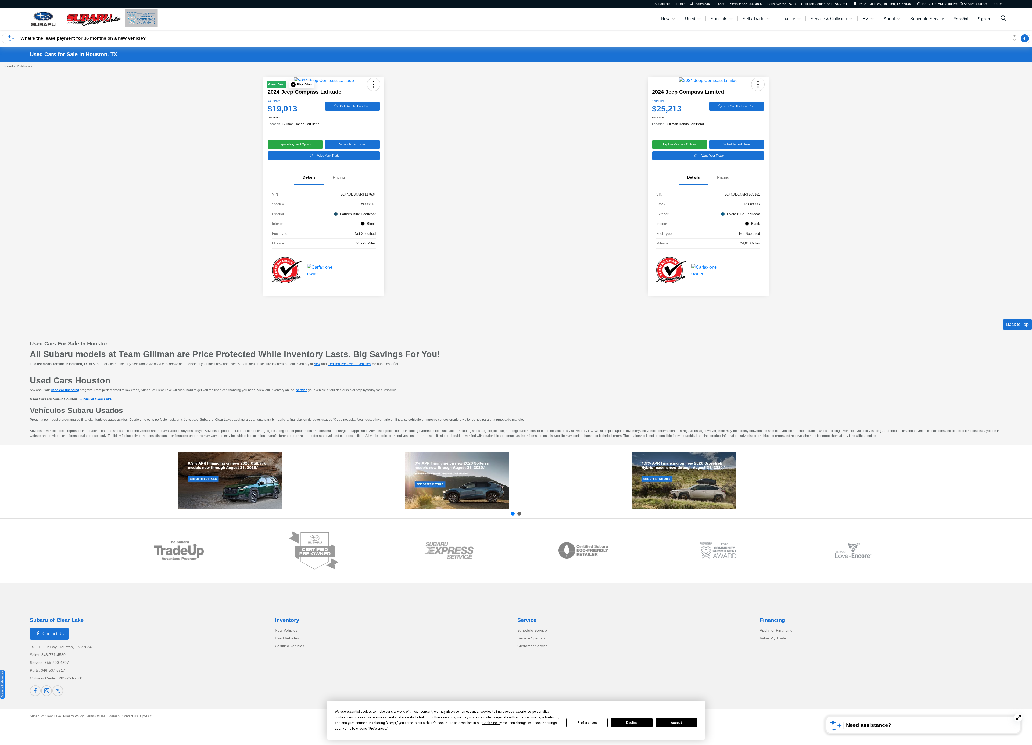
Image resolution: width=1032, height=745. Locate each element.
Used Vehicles (287, 638)
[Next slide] (519, 514)
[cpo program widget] (314, 550)
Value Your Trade (328, 155)
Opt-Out (145, 716)
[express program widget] (449, 550)
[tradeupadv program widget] (179, 550)
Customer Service (532, 646)
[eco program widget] (583, 550)
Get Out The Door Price (355, 106)
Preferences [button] (377, 728)
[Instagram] (46, 690)
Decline (631, 723)
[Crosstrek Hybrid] (684, 480)
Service (526, 620)
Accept (676, 723)
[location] (855, 4)
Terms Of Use (95, 716)
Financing (772, 620)
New (317, 364)
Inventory (287, 620)
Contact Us (52, 633)
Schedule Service (532, 630)
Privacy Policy (73, 716)
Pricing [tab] (339, 177)
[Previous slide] (513, 514)
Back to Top (1017, 324)
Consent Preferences (2, 684)
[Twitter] (57, 690)
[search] (1003, 18)
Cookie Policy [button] (491, 723)
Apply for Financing (776, 630)
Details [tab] (309, 177)
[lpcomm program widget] (718, 550)
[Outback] (230, 480)
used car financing (65, 390)
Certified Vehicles (289, 646)
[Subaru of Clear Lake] (76, 18)
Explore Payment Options (295, 144)
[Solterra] (457, 480)
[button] (301, 84)
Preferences (587, 723)
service (301, 390)
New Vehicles (286, 630)
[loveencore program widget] (853, 550)
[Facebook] (35, 690)
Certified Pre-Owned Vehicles (349, 364)
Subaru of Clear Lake (95, 399)
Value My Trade (773, 638)
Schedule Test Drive (352, 144)
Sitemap (114, 716)
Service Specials (531, 638)
